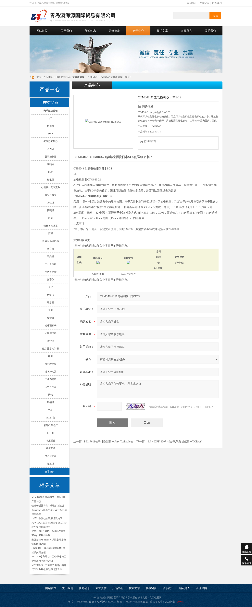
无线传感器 (51, 333)
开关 (50, 394)
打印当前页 (150, 141)
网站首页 (41, 30)
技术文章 (162, 30)
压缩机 (50, 402)
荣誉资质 (114, 30)
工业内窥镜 (51, 379)
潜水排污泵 (51, 371)
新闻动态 (90, 30)
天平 (50, 287)
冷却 (50, 218)
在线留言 (204, 3)
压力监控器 (51, 387)
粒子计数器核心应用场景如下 (47, 518)
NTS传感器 (50, 264)
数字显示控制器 (50, 348)
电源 (50, 356)
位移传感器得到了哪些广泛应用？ (49, 505)
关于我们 (66, 30)
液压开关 (50, 448)
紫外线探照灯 (51, 425)
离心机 (50, 248)
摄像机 (50, 126)
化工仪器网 (155, 597)
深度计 (50, 463)
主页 (38, 77)
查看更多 (49, 471)
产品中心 (138, 30)
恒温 (50, 233)
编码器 (50, 164)
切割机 (50, 210)
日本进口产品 (63, 77)
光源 (50, 310)
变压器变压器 (51, 141)
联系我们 (217, 3)
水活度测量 (51, 271)
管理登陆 (201, 588)
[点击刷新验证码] (135, 406)
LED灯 (50, 433)
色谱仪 (50, 294)
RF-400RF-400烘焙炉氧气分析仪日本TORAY (175, 441)
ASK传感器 (50, 456)
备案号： (160, 601)
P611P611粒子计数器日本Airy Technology (108, 441)
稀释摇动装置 (51, 225)
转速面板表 (51, 325)
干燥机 (50, 256)
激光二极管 (51, 195)
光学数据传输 (51, 110)
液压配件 (50, 440)
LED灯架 (50, 417)
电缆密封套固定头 (50, 187)
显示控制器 (51, 156)
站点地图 (184, 588)
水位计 (50, 202)
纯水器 (50, 302)
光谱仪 (50, 279)
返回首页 (191, 3)
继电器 (50, 179)
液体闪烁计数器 (50, 241)
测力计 (50, 149)
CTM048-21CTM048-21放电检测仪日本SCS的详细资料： (113, 157)
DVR (50, 133)
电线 (50, 172)
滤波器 (50, 341)
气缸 (50, 410)
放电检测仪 (51, 364)
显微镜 (50, 317)
